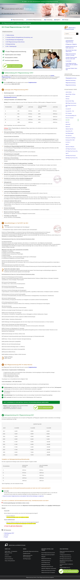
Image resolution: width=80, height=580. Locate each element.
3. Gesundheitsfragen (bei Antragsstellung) (14, 39)
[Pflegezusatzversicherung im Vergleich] (69, 9)
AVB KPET (6, 535)
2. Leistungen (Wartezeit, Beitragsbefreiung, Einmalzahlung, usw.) (19, 37)
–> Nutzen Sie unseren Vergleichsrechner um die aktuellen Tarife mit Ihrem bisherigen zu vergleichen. (23, 496)
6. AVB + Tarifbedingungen (11, 46)
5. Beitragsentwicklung (10, 44)
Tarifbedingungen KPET (9, 533)
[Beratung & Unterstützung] (66, 27)
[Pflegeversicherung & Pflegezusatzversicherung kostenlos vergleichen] (69, 573)
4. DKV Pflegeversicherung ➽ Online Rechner (15, 41)
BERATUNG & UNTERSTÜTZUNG (17, 545)
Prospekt (6, 536)
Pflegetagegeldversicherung (10, 97)
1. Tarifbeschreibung (9, 35)
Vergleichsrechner (32, 82)
